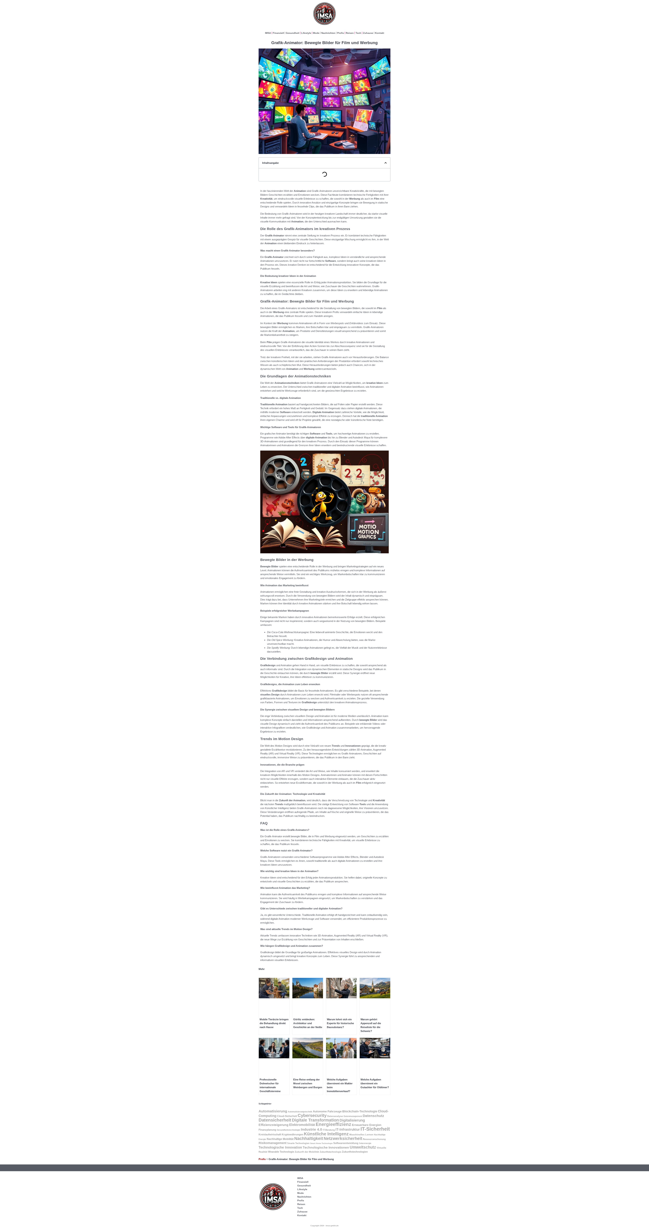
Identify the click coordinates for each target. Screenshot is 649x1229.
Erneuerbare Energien (366, 1125)
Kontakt (379, 33)
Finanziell (278, 33)
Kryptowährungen (292, 1134)
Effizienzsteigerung (274, 1125)
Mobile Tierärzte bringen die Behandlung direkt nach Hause (274, 1023)
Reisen (350, 33)
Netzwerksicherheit (343, 1138)
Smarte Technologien (298, 1143)
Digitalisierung (352, 1120)
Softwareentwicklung (345, 1143)
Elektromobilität (302, 1125)
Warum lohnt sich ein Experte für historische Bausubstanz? (340, 1023)
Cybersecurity (312, 1115)
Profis (340, 33)
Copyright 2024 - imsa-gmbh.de (324, 1226)
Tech (358, 33)
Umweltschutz (363, 1147)
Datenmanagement (353, 1116)
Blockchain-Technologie (359, 1111)
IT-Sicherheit (375, 1129)
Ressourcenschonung (374, 1139)
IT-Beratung (329, 1130)
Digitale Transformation (315, 1120)
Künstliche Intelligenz (326, 1133)
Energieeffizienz (333, 1124)
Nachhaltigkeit (308, 1138)
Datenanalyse (335, 1116)
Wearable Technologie (281, 1151)
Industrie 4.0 (311, 1129)
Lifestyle (306, 33)
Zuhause (368, 33)
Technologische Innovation (280, 1147)
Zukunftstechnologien (355, 1151)
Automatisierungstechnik (300, 1112)
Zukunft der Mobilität (307, 1151)
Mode (316, 33)
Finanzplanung (267, 1129)
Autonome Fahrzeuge (327, 1111)
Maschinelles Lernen (361, 1134)
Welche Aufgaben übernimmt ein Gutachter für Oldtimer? (374, 1083)
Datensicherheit (275, 1120)
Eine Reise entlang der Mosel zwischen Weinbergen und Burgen (307, 1083)
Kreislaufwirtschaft (270, 1134)
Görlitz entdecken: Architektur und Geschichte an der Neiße (307, 1023)
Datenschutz (373, 1116)
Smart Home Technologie (321, 1143)
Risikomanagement (272, 1143)
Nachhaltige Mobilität (280, 1139)
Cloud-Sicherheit (287, 1116)
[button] (385, 163)
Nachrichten (328, 33)
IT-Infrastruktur (347, 1129)
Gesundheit (292, 33)
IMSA (268, 33)
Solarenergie (365, 1143)
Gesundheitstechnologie (288, 1130)
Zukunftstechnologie (330, 1152)
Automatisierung (273, 1111)
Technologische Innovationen (326, 1147)
